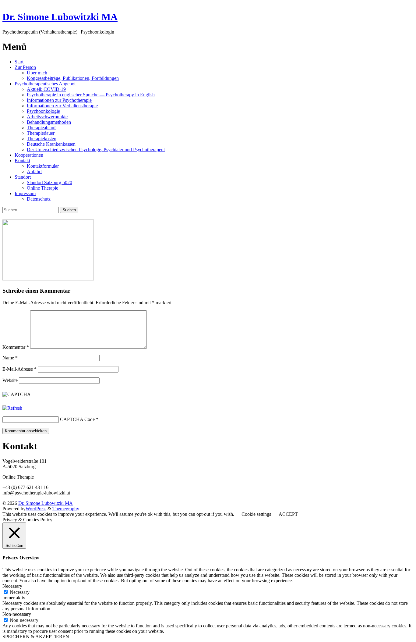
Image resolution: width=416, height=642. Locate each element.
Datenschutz (39, 199)
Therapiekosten (41, 138)
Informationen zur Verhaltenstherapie (62, 105)
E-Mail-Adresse (19, 369)
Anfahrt (34, 171)
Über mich (37, 72)
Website (10, 380)
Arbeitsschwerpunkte (47, 116)
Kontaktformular (43, 166)
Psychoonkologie (43, 111)
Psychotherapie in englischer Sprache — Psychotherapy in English (91, 94)
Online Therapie (42, 188)
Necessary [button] (12, 586)
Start (19, 61)
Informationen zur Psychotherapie (59, 100)
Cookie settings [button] (256, 514)
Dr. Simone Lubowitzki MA (60, 16)
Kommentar (15, 347)
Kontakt (22, 160)
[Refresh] (12, 408)
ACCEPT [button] (288, 514)
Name (10, 357)
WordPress (36, 508)
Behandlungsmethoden (49, 122)
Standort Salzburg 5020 (49, 182)
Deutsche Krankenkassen (51, 144)
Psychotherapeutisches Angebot (45, 83)
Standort (23, 177)
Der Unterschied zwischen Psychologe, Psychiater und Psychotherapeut (96, 149)
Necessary (20, 592)
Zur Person (25, 67)
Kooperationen (29, 155)
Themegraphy (65, 508)
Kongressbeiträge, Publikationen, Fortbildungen (73, 78)
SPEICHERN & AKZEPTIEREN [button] (35, 636)
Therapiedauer (41, 133)
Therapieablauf (41, 127)
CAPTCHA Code (77, 419)
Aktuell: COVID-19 (46, 89)
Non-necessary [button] (16, 614)
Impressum (25, 193)
